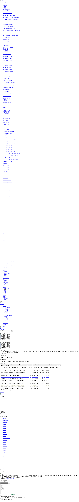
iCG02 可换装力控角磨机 (7, 186)
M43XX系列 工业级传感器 (8, 145)
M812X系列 (5, 235)
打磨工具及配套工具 (6, 51)
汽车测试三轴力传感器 (7, 255)
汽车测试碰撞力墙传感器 (7, 265)
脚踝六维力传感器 (6, 165)
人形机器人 (5, 440)
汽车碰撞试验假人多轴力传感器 (9, 261)
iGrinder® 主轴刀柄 (6, 225)
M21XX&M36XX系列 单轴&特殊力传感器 (10, 159)
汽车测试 (4, 8)
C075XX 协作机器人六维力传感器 (9, 137)
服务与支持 (5, 280)
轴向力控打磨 (5, 48)
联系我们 (4, 299)
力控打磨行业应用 (6, 278)
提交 (1, 498)
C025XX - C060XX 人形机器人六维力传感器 (11, 139)
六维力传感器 (5, 4)
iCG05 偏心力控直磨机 (7, 192)
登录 (1, 304)
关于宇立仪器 (5, 298)
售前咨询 (6, 318)
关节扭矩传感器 (6, 45)
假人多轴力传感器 (6, 112)
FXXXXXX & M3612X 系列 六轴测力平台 (10, 155)
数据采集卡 (5, 100)
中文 (1, 328)
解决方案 (4, 430)
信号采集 (4, 7)
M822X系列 (5, 237)
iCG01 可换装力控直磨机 (7, 184)
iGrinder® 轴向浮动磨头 (7, 180)
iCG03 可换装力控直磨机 (7, 188)
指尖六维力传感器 (6, 169)
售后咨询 (6, 319)
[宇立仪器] (2, 0)
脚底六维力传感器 (6, 167)
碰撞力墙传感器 (6, 113)
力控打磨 (4, 6)
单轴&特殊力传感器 (6, 157)
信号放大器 (5, 99)
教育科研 (4, 444)
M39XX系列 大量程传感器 (8, 149)
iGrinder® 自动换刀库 (7, 223)
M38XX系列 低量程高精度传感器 (9, 151)
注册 (3, 304)
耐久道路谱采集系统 (6, 110)
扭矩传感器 (5, 5)
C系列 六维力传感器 (6, 9)
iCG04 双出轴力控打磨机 (7, 190)
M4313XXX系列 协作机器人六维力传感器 (10, 143)
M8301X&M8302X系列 (7, 231)
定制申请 (6, 320)
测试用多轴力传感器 (6, 111)
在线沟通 (2, 392)
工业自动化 (5, 434)
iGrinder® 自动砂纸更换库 (7, 221)
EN (3, 328)
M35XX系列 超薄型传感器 (8, 147)
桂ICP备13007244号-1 (10, 478)
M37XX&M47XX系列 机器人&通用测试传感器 (11, 153)
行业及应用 (5, 267)
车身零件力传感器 (6, 257)
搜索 (11, 330)
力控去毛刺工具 (6, 50)
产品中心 (4, 2)
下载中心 (4, 281)
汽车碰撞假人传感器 (6, 438)
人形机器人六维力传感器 (7, 13)
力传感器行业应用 (6, 269)
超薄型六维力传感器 (6, 163)
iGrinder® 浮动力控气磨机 (7, 182)
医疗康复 (4, 442)
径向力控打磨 (5, 49)
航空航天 (4, 432)
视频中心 (4, 293)
